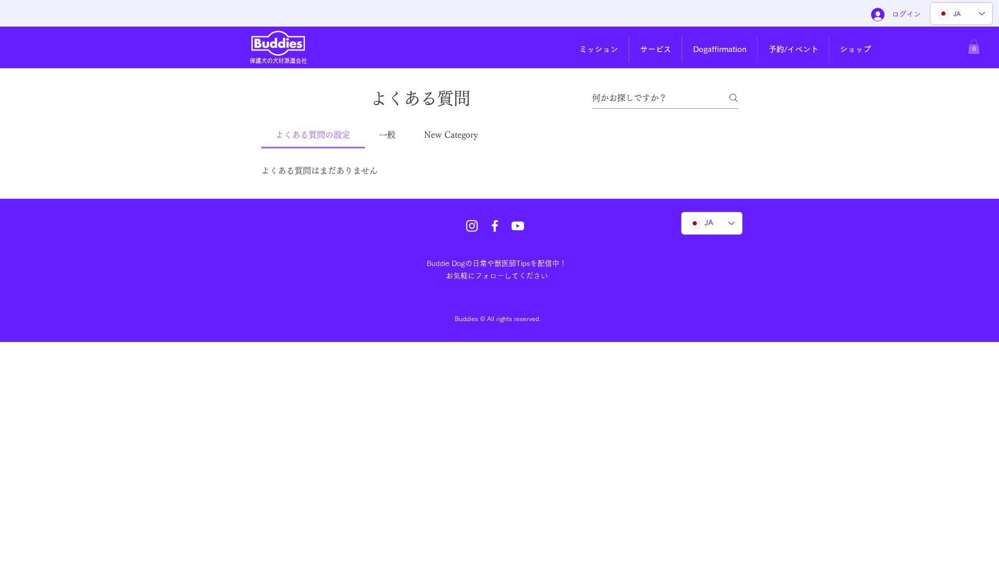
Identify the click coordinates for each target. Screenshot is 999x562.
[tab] (313, 134)
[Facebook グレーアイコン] (495, 226)
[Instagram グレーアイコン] (472, 226)
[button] (598, 49)
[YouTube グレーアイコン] (518, 226)
